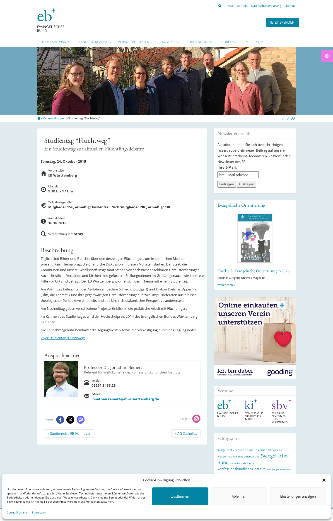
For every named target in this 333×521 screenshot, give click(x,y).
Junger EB (168, 41)
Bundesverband (55, 41)
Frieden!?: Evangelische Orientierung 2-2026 (253, 271)
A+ (293, 118)
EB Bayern (274, 450)
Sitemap (290, 6)
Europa (229, 41)
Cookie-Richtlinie (17, 512)
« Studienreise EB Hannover (69, 433)
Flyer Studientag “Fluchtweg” (63, 338)
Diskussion (260, 450)
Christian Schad (243, 450)
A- (283, 118)
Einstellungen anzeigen (298, 496)
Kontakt (242, 6)
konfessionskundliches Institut (241, 469)
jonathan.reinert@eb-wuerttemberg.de (125, 399)
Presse (229, 6)
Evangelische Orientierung (241, 205)
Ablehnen (239, 496)
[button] (324, 480)
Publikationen (199, 41)
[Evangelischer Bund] (50, 19)
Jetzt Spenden (282, 22)
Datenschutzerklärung (266, 6)
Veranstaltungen (134, 41)
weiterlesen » (226, 285)
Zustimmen (180, 496)
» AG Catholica (186, 433)
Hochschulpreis (237, 463)
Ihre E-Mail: (227, 167)
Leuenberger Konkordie (278, 469)
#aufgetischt (224, 450)
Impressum (39, 512)
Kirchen (251, 463)
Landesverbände (94, 41)
